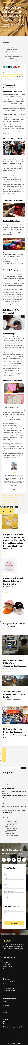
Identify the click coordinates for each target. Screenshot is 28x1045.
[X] (9, 67)
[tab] (4, 749)
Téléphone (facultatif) (9, 884)
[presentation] (15, 521)
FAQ (4, 971)
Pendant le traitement (12, 47)
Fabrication (6, 1005)
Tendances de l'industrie (9, 779)
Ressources (6, 1010)
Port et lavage (10, 58)
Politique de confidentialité (8, 1039)
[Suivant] (10, 511)
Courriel (6, 878)
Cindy (4, 30)
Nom (5, 872)
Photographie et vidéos (8, 988)
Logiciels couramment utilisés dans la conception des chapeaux (14, 663)
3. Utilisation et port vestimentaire (13, 56)
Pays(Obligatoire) (8, 897)
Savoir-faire (5, 28)
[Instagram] (19, 1043)
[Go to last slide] (3, 511)
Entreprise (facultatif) (9, 891)
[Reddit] (19, 67)
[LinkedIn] (11, 67)
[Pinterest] (16, 67)
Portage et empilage (12, 53)
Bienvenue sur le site (8, 966)
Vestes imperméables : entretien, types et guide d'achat (14, 694)
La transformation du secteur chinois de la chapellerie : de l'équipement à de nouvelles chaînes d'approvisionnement (12, 802)
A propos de (6, 960)
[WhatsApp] (7, 67)
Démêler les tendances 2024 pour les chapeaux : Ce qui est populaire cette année (13, 495)
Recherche (23, 768)
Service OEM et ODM (8, 981)
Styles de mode (7, 777)
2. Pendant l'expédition (10, 51)
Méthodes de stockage (12, 60)
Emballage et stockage (12, 49)
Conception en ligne (19, 2)
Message (6, 910)
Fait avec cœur (6, 964)
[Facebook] (4, 67)
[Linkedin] (14, 489)
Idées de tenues (7, 783)
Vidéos (5, 1007)
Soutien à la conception (8, 984)
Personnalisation (8, 775)
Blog (4, 1003)
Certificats (5, 968)
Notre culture (6, 962)
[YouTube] (14, 1043)
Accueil (5, 1001)
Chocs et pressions (11, 54)
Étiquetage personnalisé (9, 990)
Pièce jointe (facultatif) (9, 904)
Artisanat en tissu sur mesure (10, 986)
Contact (5, 1012)
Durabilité (6, 785)
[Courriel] (14, 67)
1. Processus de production (11, 46)
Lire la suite (6, 554)
